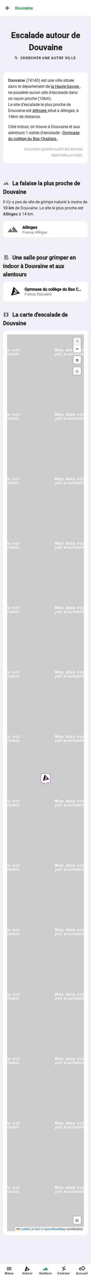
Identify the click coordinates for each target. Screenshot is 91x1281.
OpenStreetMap (55, 1229)
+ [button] (77, 341)
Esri (37, 1229)
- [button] (77, 349)
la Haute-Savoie (65, 86)
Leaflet (24, 1229)
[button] (45, 778)
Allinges (40, 110)
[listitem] (45, 291)
